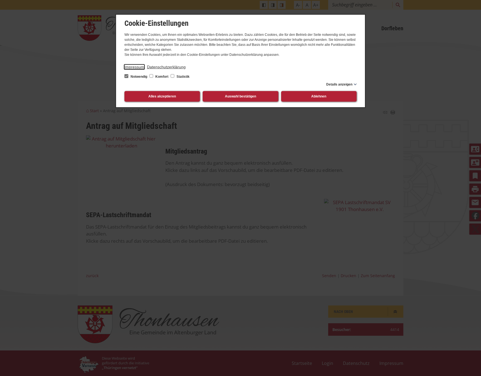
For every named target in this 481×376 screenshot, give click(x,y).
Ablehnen (318, 96)
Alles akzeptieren (162, 96)
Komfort (161, 77)
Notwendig (139, 77)
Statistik (183, 77)
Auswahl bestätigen (240, 96)
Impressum (134, 67)
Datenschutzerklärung (166, 67)
